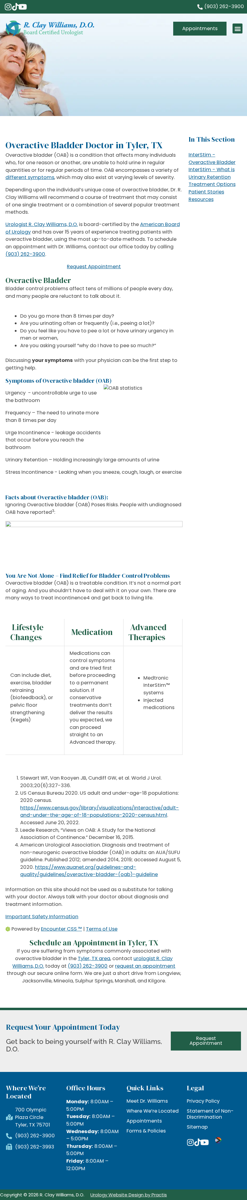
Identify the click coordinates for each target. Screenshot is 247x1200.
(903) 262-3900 (25, 254)
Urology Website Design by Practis (128, 1195)
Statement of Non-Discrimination (210, 1114)
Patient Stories (206, 191)
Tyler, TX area (94, 958)
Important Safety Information (41, 916)
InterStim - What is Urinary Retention (212, 173)
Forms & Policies (146, 1131)
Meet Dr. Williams (147, 1101)
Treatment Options (212, 184)
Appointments (144, 1121)
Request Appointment (94, 266)
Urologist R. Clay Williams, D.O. (41, 224)
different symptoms (29, 177)
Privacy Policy (203, 1101)
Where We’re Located (153, 1111)
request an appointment (145, 966)
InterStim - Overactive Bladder (212, 158)
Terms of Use (101, 928)
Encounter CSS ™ (61, 928)
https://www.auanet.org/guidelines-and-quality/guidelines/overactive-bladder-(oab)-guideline (89, 871)
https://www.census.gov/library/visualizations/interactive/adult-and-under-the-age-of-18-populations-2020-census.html (99, 811)
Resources (201, 199)
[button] (237, 28)
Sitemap (197, 1127)
